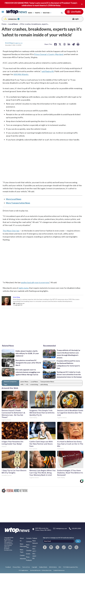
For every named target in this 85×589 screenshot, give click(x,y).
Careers (22, 555)
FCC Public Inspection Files (70, 567)
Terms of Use (26, 567)
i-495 (22, 384)
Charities (29, 550)
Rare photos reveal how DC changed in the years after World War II (28, 362)
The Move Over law (11, 231)
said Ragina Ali (48, 71)
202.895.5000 (76, 528)
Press (27, 557)
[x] (57, 547)
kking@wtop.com (17, 43)
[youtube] (70, 547)
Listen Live (12, 19)
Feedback (8, 567)
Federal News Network (35, 540)
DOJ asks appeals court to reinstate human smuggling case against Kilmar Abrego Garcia (28, 372)
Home (4, 24)
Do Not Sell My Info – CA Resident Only (40, 570)
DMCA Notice (53, 567)
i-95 (27, 384)
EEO (60, 567)
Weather (46, 12)
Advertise (23, 558)
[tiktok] (64, 547)
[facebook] (45, 547)
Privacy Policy (16, 567)
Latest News (24, 381)
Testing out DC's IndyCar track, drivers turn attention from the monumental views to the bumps (69, 374)
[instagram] (51, 547)
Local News (34, 381)
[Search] (62, 13)
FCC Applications (23, 570)
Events (28, 554)
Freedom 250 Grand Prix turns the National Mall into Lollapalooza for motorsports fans (68, 364)
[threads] (76, 547)
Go (78, 541)
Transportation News (47, 381)
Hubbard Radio (43, 567)
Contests (29, 538)
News (30, 12)
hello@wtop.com (61, 528)
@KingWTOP (18, 305)
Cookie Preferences (59, 570)
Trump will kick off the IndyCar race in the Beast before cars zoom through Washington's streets (68, 353)
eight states (24, 288)
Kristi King (9, 43)
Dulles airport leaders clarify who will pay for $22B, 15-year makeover (27, 353)
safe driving (44, 384)
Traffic (37, 12)
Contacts (29, 541)
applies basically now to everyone (35, 282)
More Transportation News (18, 203)
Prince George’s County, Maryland (48, 54)
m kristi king (34, 384)
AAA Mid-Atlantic (20, 74)
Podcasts (29, 560)
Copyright (34, 567)
